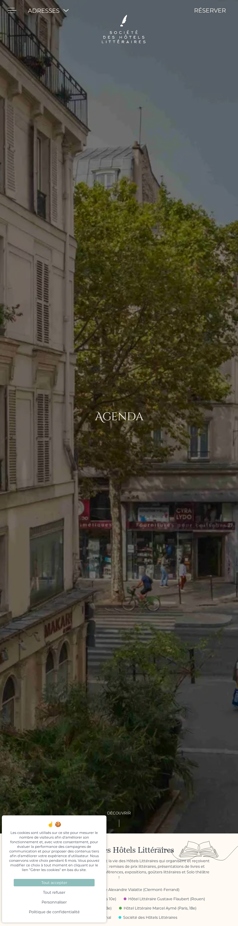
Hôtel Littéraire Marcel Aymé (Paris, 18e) (160, 908)
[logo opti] (123, 10)
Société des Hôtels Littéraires (150, 917)
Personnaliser (54, 902)
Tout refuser (54, 892)
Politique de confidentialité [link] (54, 911)
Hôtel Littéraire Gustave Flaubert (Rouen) (166, 898)
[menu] (12, 10)
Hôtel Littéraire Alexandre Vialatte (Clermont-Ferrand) (129, 889)
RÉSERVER (210, 10)
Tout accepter (54, 882)
